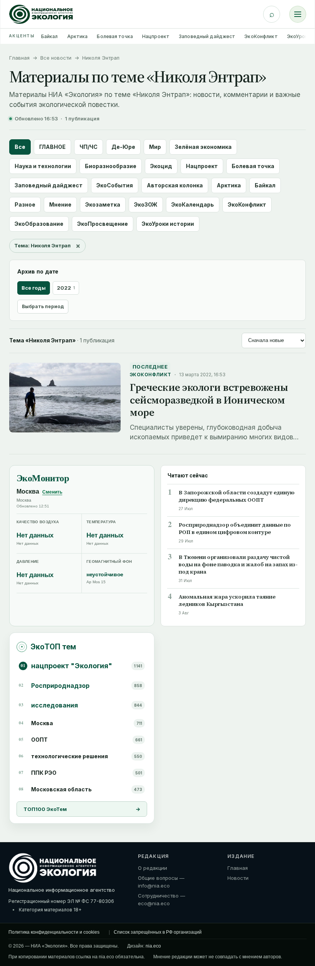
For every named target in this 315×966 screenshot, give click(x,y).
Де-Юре (123, 146)
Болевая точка (115, 36)
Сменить (52, 492)
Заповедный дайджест (207, 36)
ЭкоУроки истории (168, 223)
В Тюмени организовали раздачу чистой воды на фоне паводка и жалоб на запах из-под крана (238, 565)
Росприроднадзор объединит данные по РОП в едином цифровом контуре (235, 528)
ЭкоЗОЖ (146, 204)
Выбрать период (43, 306)
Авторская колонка (175, 185)
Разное (25, 204)
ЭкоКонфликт (260, 36)
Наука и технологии (43, 166)
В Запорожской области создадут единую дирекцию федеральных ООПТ (237, 496)
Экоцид (161, 166)
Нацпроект (155, 36)
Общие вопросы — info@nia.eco (161, 882)
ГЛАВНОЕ (52, 146)
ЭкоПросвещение (102, 223)
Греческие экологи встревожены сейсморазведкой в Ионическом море (209, 399)
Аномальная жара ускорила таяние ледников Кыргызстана (227, 600)
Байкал (49, 36)
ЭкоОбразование (39, 223)
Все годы (34, 288)
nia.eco (153, 946)
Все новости (55, 58)
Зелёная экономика (203, 146)
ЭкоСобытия (114, 185)
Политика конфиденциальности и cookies (53, 932)
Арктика (77, 36)
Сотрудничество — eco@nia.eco (161, 899)
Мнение (60, 204)
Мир (155, 146)
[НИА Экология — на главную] (41, 14)
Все (20, 146)
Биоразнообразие (110, 166)
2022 (66, 288)
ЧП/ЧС (89, 146)
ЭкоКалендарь (192, 204)
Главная (19, 58)
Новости (238, 878)
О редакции (152, 868)
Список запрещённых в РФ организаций (158, 932)
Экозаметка (102, 204)
